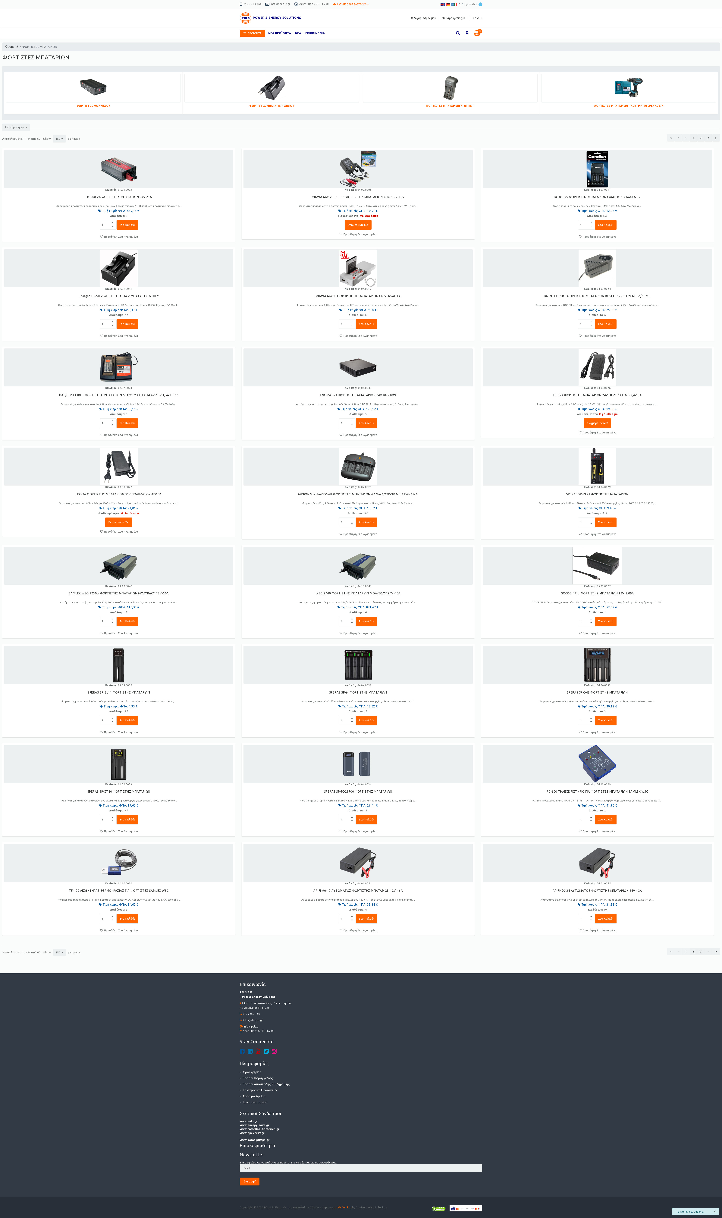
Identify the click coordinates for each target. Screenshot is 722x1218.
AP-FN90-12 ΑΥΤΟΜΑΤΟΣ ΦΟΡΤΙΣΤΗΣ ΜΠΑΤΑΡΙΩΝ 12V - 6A (358, 890)
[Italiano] (455, 4)
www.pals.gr (249, 1121)
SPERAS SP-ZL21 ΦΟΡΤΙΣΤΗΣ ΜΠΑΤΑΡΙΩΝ (597, 494)
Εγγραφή (249, 1181)
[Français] (445, 4)
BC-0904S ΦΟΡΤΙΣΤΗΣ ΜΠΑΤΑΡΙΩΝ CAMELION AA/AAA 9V (597, 197)
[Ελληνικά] (452, 4)
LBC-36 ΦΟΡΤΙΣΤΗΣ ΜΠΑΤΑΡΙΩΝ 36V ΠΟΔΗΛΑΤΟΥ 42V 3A (119, 494)
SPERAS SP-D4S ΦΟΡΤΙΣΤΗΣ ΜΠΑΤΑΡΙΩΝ (597, 692)
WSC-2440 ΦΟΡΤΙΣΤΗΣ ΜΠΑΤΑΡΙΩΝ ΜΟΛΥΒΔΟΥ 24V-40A (358, 593)
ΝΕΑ (298, 33)
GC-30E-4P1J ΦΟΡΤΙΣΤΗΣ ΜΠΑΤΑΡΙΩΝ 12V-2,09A (597, 593)
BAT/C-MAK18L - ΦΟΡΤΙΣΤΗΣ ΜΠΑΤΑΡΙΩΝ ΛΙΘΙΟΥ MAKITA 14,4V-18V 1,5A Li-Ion (118, 395)
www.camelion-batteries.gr (259, 1129)
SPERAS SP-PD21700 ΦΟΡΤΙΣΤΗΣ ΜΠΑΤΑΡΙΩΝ (358, 791)
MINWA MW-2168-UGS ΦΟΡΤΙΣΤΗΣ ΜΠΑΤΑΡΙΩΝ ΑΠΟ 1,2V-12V (358, 197)
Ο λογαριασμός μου (423, 18)
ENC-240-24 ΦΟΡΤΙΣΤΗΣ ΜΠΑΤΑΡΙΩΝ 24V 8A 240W (358, 395)
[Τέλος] (716, 138)
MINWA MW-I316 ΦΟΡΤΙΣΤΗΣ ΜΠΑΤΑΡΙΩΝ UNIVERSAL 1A (358, 296)
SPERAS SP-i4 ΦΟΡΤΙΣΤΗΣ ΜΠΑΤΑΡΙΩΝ (358, 692)
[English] (442, 4)
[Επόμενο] (708, 138)
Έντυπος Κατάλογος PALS (353, 3)
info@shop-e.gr (280, 3)
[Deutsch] (449, 4)
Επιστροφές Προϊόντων (260, 1090)
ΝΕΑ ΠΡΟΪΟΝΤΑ (279, 33)
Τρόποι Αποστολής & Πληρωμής (266, 1084)
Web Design (343, 1207)
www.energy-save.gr (254, 1125)
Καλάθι (477, 18)
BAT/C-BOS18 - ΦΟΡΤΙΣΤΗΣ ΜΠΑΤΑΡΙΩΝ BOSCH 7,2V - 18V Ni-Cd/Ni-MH (597, 296)
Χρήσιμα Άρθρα (254, 1096)
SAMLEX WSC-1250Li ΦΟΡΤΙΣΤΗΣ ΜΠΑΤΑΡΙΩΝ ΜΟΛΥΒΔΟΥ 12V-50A (119, 593)
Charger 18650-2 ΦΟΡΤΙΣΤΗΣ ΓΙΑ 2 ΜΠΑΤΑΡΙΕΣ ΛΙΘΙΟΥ (119, 296)
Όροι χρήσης (252, 1072)
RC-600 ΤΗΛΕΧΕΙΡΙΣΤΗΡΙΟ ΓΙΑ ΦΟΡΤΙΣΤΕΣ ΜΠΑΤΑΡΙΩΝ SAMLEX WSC (597, 791)
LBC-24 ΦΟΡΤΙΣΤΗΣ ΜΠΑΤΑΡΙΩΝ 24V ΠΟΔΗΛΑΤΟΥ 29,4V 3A (597, 395)
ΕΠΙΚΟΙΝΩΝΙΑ (315, 33)
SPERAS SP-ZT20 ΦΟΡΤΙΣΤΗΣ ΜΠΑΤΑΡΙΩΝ (118, 791)
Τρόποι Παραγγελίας (258, 1078)
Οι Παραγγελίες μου (454, 18)
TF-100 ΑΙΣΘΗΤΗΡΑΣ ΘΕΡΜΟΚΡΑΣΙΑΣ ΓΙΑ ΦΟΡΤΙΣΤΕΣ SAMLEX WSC (119, 890)
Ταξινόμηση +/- (14, 127)
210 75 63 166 (253, 3)
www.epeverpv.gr (252, 1133)
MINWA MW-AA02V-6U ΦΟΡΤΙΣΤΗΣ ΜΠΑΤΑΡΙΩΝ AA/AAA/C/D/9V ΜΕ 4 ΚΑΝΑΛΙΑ (358, 494)
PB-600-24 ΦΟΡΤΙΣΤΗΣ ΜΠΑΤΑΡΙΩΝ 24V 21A (119, 197)
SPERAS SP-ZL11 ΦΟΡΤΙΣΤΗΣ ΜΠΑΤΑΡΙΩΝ (119, 692)
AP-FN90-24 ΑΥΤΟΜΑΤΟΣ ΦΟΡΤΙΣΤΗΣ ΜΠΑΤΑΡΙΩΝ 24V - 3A (597, 890)
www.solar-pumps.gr (254, 1139)
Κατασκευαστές (254, 1102)
